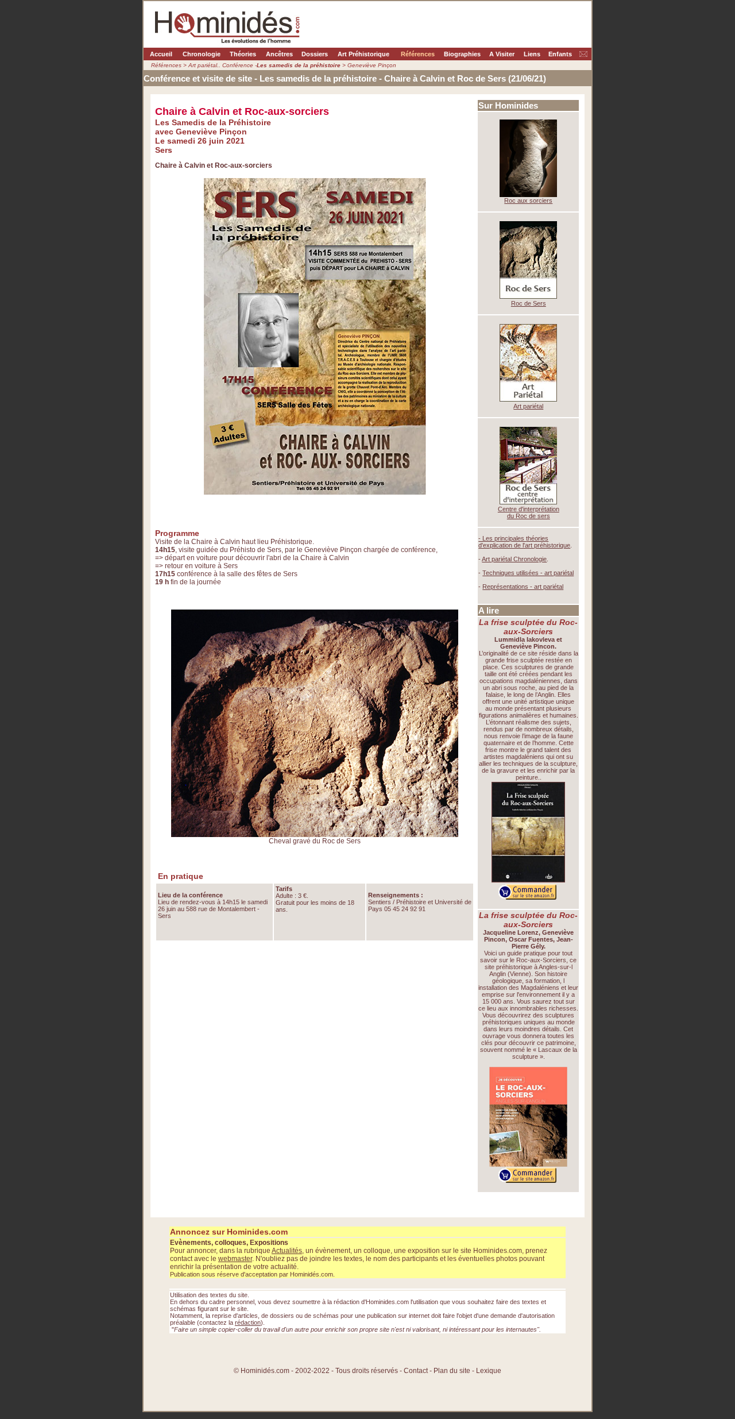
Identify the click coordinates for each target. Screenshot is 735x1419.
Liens (532, 54)
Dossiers (314, 54)
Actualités (287, 1251)
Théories (243, 54)
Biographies (462, 54)
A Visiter (501, 54)
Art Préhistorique (363, 54)
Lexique (488, 1371)
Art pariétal (528, 406)
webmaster (235, 1259)
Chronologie (201, 54)
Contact (416, 1371)
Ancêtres (279, 54)
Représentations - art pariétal (522, 586)
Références (418, 54)
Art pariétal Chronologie (514, 559)
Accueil (161, 54)
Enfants (560, 54)
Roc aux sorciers (528, 200)
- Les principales (502, 538)
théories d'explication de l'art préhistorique (524, 542)
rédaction (248, 1322)
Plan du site (453, 1371)
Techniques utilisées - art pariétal (528, 572)
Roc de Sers (528, 303)
